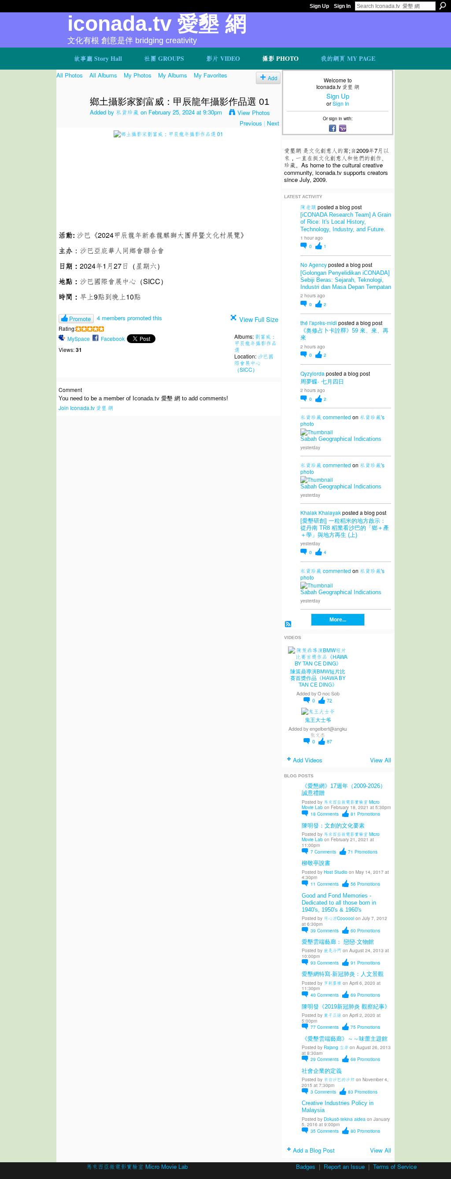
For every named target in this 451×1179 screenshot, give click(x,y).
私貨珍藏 (127, 112)
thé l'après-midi (318, 322)
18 (325, 813)
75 (365, 1027)
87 (329, 741)
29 (325, 1059)
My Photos (138, 75)
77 (325, 1027)
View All (380, 760)
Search (442, 6)
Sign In (342, 6)
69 (365, 994)
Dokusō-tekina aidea (345, 1119)
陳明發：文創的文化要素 (333, 825)
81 (365, 813)
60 (365, 930)
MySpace (78, 338)
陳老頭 (308, 207)
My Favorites (210, 75)
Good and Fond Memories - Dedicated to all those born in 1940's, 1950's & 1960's (339, 902)
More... (337, 620)
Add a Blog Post (314, 1150)
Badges (305, 1166)
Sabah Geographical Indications (340, 439)
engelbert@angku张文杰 (328, 731)
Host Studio (335, 872)
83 (362, 1091)
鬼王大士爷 (318, 720)
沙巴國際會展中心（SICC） (254, 362)
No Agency (313, 264)
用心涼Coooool (339, 918)
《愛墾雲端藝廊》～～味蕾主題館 (345, 1038)
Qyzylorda (312, 373)
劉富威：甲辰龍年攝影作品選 (255, 343)
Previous (251, 123)
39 (325, 930)
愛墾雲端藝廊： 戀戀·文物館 (338, 942)
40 (325, 994)
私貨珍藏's (372, 417)
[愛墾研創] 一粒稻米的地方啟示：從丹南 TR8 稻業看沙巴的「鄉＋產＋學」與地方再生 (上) (344, 527)
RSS (288, 624)
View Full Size (258, 319)
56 (365, 883)
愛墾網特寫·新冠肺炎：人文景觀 (343, 974)
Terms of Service (395, 1166)
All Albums (103, 75)
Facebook (113, 338)
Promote (80, 318)
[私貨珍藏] (70, 120)
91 (365, 962)
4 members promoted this (129, 318)
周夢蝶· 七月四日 (322, 381)
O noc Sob (329, 693)
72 (329, 700)
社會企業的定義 (322, 1071)
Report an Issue (344, 1166)
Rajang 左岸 (336, 1047)
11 (325, 883)
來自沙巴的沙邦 (339, 1079)
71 (362, 851)
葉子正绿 (332, 1015)
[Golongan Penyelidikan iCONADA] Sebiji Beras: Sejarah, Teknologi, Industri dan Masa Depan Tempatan (345, 280)
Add (272, 77)
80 (365, 1130)
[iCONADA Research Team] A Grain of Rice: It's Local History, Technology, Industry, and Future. (345, 221)
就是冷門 (332, 950)
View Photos (253, 112)
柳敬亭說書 (316, 863)
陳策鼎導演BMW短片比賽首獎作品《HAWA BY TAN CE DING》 (318, 678)
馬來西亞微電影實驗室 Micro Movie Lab (341, 804)
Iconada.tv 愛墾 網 (157, 23)
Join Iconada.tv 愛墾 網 (86, 407)
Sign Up (319, 6)
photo (307, 423)
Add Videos (307, 760)
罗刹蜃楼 (332, 982)
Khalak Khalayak (320, 512)
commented (337, 417)
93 (325, 962)
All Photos (69, 75)
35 (325, 1130)
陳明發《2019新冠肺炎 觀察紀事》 (346, 1006)
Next (273, 123)
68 (365, 1059)
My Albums (172, 75)
